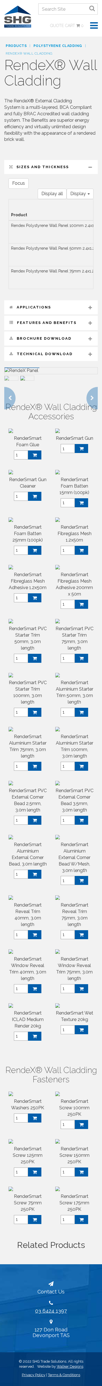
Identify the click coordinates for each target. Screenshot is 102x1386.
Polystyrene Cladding (57, 46)
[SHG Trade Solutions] (17, 16)
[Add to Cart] (34, 454)
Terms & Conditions (64, 1375)
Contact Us (51, 1292)
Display (78, 193)
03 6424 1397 (51, 1311)
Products (16, 46)
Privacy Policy (33, 1375)
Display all (52, 193)
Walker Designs (70, 1366)
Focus (18, 183)
